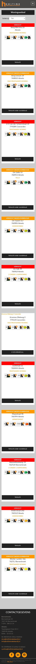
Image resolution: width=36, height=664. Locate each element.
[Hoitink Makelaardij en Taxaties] (11, 4)
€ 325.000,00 (18, 352)
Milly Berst (10, 661)
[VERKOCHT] (6, 266)
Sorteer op (5, 18)
